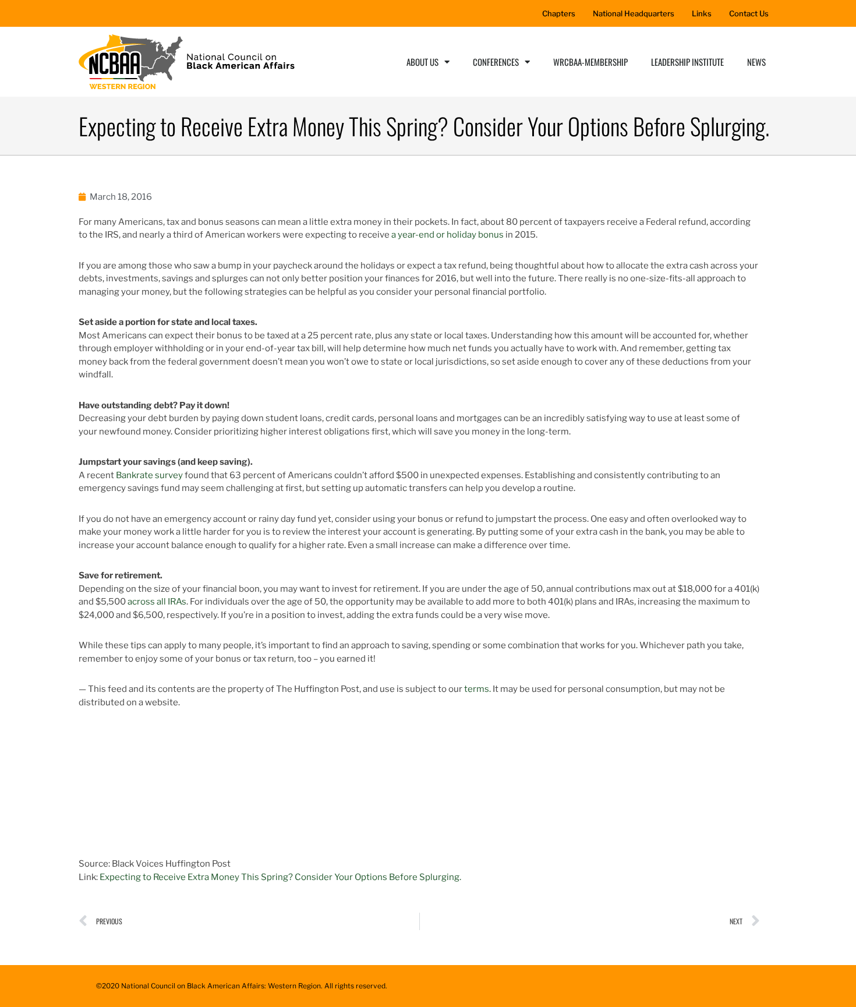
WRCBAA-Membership (590, 61)
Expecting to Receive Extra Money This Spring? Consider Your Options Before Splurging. (280, 877)
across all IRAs (157, 601)
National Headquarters (633, 13)
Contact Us (749, 13)
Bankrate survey (149, 475)
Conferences (496, 61)
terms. (477, 689)
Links (702, 13)
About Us (422, 61)
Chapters (558, 13)
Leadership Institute (687, 61)
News (756, 61)
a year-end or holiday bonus (448, 234)
